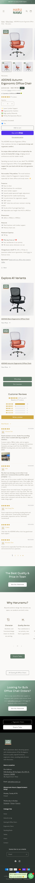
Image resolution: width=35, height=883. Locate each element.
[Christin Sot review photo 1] (5, 456)
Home (3, 21)
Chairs (5, 838)
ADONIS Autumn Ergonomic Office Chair (16, 363)
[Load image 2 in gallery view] (17, 67)
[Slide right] (21, 646)
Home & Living (8, 818)
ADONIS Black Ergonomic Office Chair (15, 319)
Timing (12, 803)
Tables (5, 834)
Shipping (9, 90)
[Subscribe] (26, 854)
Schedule (6, 803)
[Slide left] (14, 646)
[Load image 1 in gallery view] (7, 67)
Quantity (3, 100)
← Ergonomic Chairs (17, 722)
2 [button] (15, 555)
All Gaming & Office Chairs (17, 673)
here (27, 701)
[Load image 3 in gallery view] (28, 67)
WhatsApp (17, 379)
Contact (6, 843)
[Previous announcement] (3, 2)
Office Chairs (9, 21)
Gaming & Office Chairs (10, 822)
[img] (5, 429)
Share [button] (5, 268)
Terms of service (18, 879)
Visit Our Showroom (17, 584)
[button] (4, 11)
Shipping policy (27, 879)
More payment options (17, 137)
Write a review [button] (17, 417)
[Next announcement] (32, 2)
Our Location (17, 384)
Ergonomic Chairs (9, 826)
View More (4, 323)
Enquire (18, 803)
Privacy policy (9, 879)
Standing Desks (8, 830)
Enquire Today (17, 656)
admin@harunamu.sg (14, 701)
